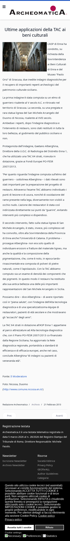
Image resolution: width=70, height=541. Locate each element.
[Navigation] (4, 6)
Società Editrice (46, 461)
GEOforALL (44, 469)
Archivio (36, 404)
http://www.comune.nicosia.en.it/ (23, 389)
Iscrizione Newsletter (15, 461)
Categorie (43, 478)
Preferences (33, 536)
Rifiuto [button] (49, 527)
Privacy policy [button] (13, 519)
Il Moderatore (19, 376)
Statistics (51, 536)
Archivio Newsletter (14, 465)
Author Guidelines (48, 473)
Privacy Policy (45, 465)
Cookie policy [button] (46, 515)
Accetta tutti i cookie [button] (19, 527)
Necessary (14, 536)
